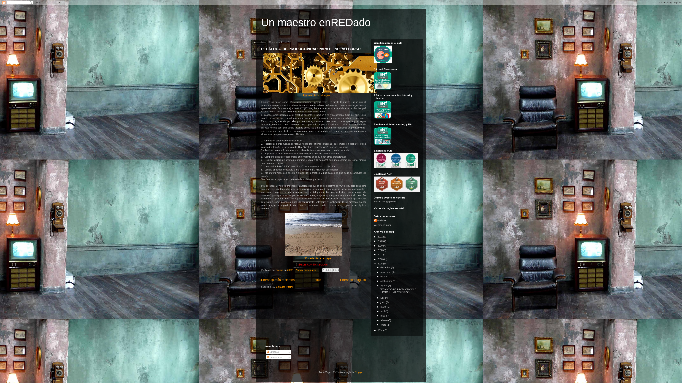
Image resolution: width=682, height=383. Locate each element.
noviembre (386, 272)
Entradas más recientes (278, 280)
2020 (380, 241)
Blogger (358, 372)
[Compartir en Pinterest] (337, 270)
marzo (384, 315)
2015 (380, 263)
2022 (380, 236)
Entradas (274, 352)
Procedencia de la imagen (316, 95)
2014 (380, 330)
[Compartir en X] (331, 270)
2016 (380, 259)
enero (383, 324)
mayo (383, 307)
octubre (384, 276)
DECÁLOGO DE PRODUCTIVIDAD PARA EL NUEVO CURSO (311, 49)
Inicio (317, 280)
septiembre (386, 281)
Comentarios (276, 357)
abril (382, 311)
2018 (380, 250)
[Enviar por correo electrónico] (324, 270)
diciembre (385, 267)
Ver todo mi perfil (382, 225)
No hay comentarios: (307, 270)
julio (382, 298)
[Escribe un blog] (327, 270)
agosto (384, 285)
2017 (380, 254)
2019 (380, 245)
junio (383, 302)
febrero (384, 320)
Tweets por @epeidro (385, 201)
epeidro (381, 220)
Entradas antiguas (353, 280)
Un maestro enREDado (316, 22)
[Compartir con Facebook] (334, 270)
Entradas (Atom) (284, 287)
